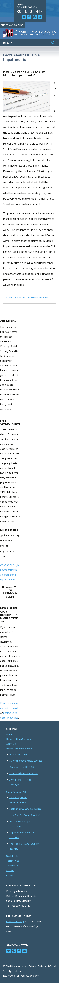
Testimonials (12, 860)
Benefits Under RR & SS (21, 766)
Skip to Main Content (12, 25)
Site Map (10, 870)
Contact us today (15, 921)
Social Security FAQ (16, 791)
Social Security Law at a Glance (25, 808)
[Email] (24, 17)
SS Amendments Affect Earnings (25, 760)
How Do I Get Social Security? (24, 815)
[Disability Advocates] (29, 33)
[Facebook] (29, 17)
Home (9, 734)
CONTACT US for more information (27, 297)
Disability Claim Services (18, 738)
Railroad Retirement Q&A (19, 748)
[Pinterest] (34, 17)
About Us (11, 743)
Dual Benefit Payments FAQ (23, 773)
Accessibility (12, 865)
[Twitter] (40, 17)
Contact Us (12, 875)
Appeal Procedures (19, 754)
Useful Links (12, 855)
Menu (6, 42)
